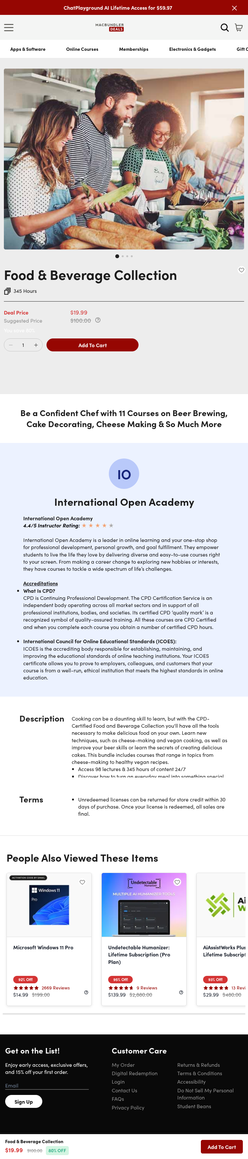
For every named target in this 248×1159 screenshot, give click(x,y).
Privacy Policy (128, 1107)
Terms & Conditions (199, 1072)
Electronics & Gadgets (192, 49)
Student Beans (194, 1105)
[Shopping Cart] (238, 27)
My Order (123, 1064)
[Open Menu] (10, 27)
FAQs (118, 1098)
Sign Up (24, 1101)
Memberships (134, 49)
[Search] (224, 27)
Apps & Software (28, 49)
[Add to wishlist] (241, 270)
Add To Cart (92, 344)
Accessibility (191, 1081)
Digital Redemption (135, 1072)
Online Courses (82, 49)
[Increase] (35, 345)
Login (118, 1081)
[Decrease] (10, 345)
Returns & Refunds (198, 1064)
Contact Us (124, 1090)
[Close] (234, 8)
